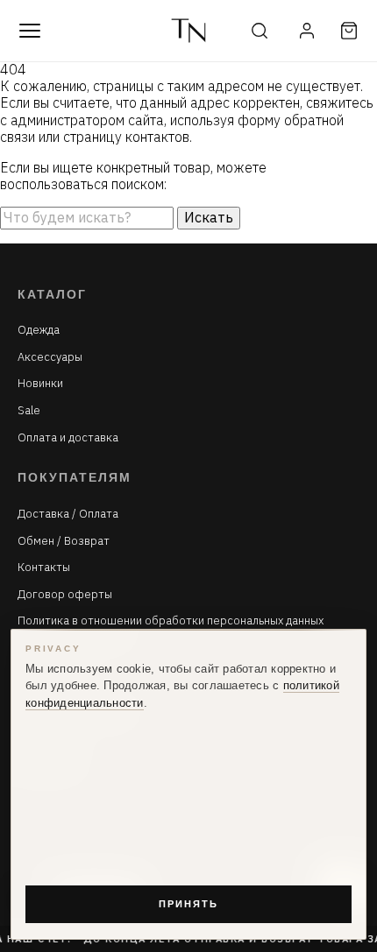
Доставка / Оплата (68, 514)
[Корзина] (349, 30)
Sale (29, 411)
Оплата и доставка (68, 438)
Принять (188, 904)
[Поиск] (259, 30)
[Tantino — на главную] (188, 30)
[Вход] (307, 30)
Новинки (40, 384)
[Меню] (29, 31)
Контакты (44, 568)
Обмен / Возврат (64, 541)
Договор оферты (65, 595)
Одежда (39, 330)
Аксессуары (50, 357)
